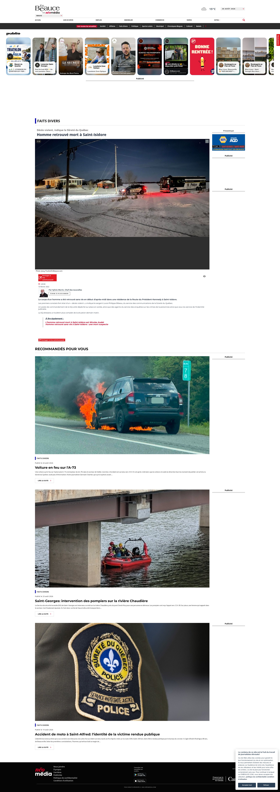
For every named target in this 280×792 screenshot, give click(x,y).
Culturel (189, 26)
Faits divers (123, 26)
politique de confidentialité (256, 777)
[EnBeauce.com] (43, 774)
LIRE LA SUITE (43, 481)
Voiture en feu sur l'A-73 (55, 468)
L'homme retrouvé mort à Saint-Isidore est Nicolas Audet (74, 322)
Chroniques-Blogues (175, 26)
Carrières (57, 772)
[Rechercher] (244, 20)
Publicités (57, 775)
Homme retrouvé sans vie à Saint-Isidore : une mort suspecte (76, 324)
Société (102, 26)
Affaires (112, 26)
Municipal (160, 26)
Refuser (266, 785)
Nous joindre (59, 766)
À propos (57, 769)
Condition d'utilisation (63, 780)
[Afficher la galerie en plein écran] (207, 141)
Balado (198, 26)
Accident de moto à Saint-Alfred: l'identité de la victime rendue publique (97, 734)
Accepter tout (247, 785)
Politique (134, 26)
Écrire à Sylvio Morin (59, 293)
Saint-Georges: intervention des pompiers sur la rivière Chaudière (91, 601)
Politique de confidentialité (65, 778)
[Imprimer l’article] (204, 277)
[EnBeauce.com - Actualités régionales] (47, 9)
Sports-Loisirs (147, 26)
